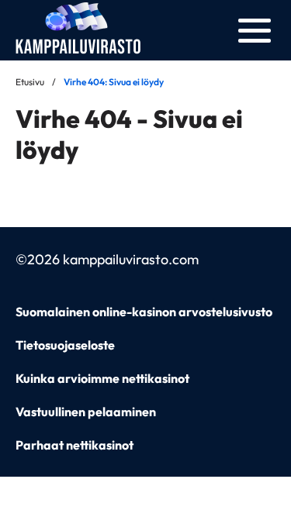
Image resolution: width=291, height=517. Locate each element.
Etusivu (30, 82)
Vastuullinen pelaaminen (86, 411)
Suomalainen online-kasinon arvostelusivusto (144, 311)
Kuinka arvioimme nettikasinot (102, 378)
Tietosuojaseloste (65, 345)
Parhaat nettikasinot (74, 445)
